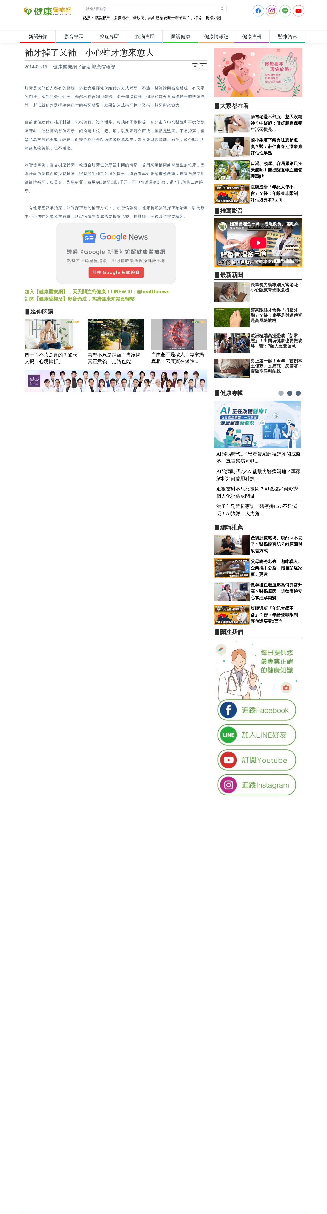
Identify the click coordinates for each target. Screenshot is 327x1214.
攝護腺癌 (102, 18)
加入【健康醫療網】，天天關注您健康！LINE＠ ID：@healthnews (97, 291)
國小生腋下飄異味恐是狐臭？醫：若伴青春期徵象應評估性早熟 (276, 146)
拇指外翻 (213, 18)
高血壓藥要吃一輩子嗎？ (169, 18)
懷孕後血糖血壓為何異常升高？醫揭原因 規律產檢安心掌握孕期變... (276, 591)
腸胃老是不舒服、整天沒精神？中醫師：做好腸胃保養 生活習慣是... (279, 123)
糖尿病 (138, 18)
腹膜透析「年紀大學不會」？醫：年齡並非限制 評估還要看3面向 (276, 193)
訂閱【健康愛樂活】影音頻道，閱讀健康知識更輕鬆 (80, 299)
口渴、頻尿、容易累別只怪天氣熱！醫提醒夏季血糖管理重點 (276, 170)
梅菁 (198, 18)
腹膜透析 (121, 18)
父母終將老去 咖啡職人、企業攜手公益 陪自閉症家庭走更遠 (276, 568)
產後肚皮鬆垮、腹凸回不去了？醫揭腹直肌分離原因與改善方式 (276, 544)
